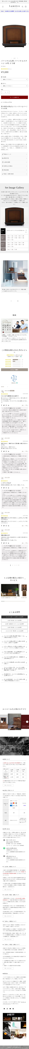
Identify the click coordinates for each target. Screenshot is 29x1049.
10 (23, 237)
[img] (4, 394)
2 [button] (12, 565)
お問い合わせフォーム (11, 856)
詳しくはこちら (8, 785)
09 (19, 237)
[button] (2, 6)
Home (2, 11)
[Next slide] (27, 722)
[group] (10, 591)
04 (19, 236)
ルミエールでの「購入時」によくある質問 (14, 630)
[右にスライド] (17, 58)
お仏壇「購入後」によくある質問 (14, 627)
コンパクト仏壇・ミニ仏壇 (20, 11)
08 (16, 237)
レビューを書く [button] (14, 370)
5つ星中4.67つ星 (18, 355)
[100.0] (14, 378)
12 (12, 239)
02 (12, 236)
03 (16, 236)
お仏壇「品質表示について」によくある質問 (14, 623)
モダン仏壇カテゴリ (14, 727)
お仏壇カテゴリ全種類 (9, 11)
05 (23, 236)
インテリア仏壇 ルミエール (16, 1047)
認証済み (13, 383)
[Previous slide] (2, 722)
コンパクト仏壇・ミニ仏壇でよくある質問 (14, 616)
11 (9, 239)
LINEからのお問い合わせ (11, 848)
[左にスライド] (11, 58)
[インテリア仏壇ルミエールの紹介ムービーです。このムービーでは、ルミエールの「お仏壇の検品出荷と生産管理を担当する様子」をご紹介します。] (14, 326)
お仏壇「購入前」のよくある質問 (14, 620)
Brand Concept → (7, 750)
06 (9, 237)
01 (9, 236)
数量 (2, 89)
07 (12, 237)
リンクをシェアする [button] (7, 102)
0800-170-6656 (9, 841)
